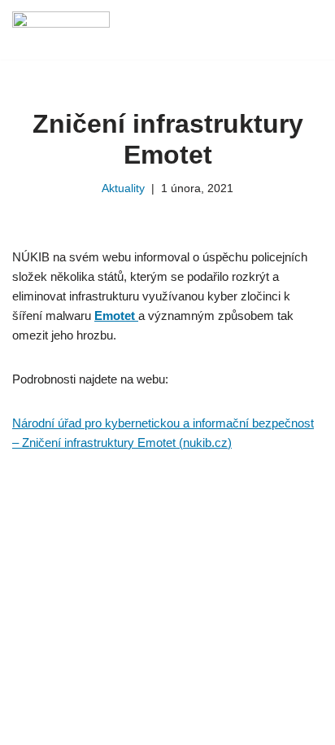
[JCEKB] (65, 29)
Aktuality (123, 188)
